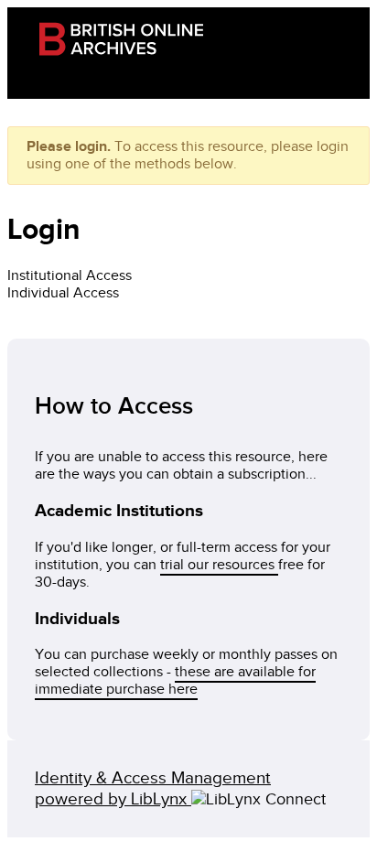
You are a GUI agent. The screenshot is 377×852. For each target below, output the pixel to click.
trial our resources (219, 565)
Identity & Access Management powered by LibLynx (153, 789)
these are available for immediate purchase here (175, 680)
